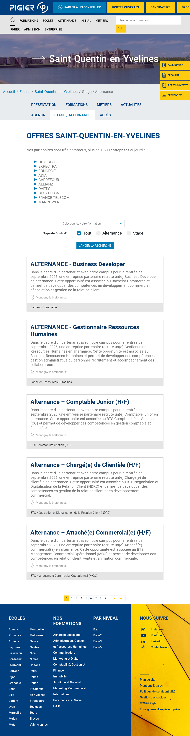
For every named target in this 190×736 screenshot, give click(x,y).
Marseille (15, 712)
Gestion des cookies (153, 697)
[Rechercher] (121, 29)
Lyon (12, 706)
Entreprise (53, 29)
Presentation (43, 105)
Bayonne (14, 647)
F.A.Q (56, 706)
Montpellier (37, 629)
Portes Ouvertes (125, 7)
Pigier (15, 29)
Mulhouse (36, 635)
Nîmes (34, 659)
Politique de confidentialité (157, 691)
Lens (12, 689)
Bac (95, 629)
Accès (105, 115)
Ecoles (48, 20)
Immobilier (60, 676)
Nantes (34, 647)
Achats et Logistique (67, 635)
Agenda (38, 115)
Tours (33, 712)
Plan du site (147, 679)
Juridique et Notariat (67, 682)
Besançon (15, 653)
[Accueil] (13, 20)
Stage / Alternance (72, 115)
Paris (33, 671)
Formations (28, 20)
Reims (34, 677)
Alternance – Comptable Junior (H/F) (79, 401)
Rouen (34, 683)
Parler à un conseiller (82, 7)
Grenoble (15, 683)
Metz (12, 724)
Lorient (13, 701)
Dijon (12, 677)
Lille (11, 695)
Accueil (9, 91)
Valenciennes (39, 724)
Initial (86, 20)
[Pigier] (30, 7)
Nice (33, 653)
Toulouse (36, 706)
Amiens (14, 641)
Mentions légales (151, 685)
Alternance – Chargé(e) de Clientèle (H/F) (85, 464)
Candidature (160, 7)
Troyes (34, 718)
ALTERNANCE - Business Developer (77, 264)
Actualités (131, 105)
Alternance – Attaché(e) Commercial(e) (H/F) (90, 532)
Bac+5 (97, 647)
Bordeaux (15, 659)
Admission (32, 29)
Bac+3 (97, 641)
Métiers (102, 20)
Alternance (67, 20)
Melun (13, 718)
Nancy (34, 641)
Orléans (35, 665)
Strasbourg (37, 701)
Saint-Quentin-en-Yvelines (56, 91)
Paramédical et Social (67, 700)
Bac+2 (97, 635)
